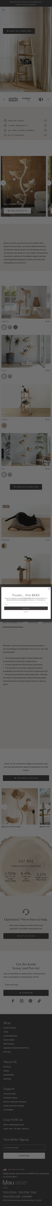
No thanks (26, 611)
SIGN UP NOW (26, 608)
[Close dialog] (49, 589)
